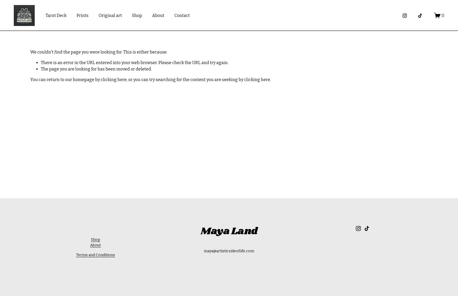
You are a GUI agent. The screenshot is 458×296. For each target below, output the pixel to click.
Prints (83, 15)
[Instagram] (404, 15)
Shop (137, 15)
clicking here (114, 79)
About (158, 15)
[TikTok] (420, 15)
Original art (110, 15)
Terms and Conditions (95, 255)
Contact (182, 15)
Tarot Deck (56, 15)
